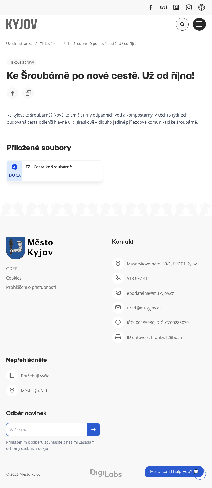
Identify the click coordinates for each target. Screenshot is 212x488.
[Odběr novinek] (53, 429)
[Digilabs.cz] (106, 473)
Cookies (13, 278)
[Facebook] (151, 7)
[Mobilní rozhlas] (201, 7)
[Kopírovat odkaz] (28, 93)
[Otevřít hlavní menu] (199, 24)
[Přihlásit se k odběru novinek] (93, 429)
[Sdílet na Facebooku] (12, 93)
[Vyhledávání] (182, 24)
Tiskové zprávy (52, 43)
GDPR (12, 269)
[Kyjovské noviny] (176, 7)
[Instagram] (189, 7)
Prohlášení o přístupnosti (31, 287)
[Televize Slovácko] (163, 7)
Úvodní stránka (19, 43)
